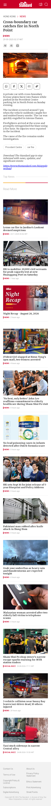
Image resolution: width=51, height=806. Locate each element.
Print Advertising (33, 787)
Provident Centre (13, 147)
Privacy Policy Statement (32, 774)
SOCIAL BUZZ (10, 666)
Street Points (32, 792)
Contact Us (8, 769)
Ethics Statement (33, 782)
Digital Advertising (11, 792)
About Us (30, 769)
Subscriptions (9, 787)
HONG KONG (9, 16)
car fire (30, 147)
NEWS (23, 16)
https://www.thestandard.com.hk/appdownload (25, 167)
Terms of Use (9, 775)
